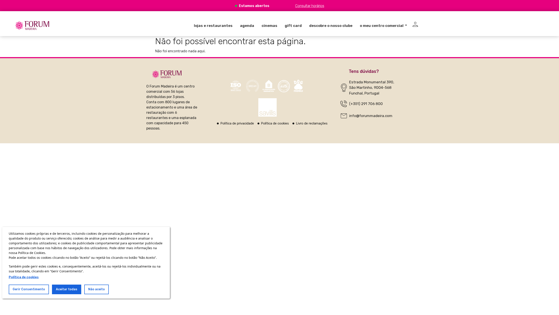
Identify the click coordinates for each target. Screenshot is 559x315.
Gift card (293, 25)
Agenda (247, 25)
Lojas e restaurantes (213, 25)
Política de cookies (24, 277)
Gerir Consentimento (29, 289)
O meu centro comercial (382, 25)
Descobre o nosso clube (330, 25)
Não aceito (96, 289)
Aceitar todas (66, 289)
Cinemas (269, 25)
